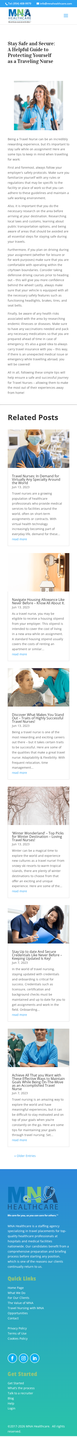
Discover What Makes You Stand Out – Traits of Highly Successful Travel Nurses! (38, 718)
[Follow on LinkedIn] (34, 1358)
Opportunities (18, 1313)
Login (11, 1408)
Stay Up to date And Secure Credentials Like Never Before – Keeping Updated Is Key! (37, 955)
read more (19, 539)
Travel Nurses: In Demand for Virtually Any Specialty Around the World (36, 479)
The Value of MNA (20, 1303)
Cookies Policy (18, 1338)
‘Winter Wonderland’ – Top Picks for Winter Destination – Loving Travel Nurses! (38, 836)
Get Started (16, 1383)
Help (11, 1403)
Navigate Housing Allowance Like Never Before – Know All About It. (38, 601)
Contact (13, 1318)
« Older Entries (25, 1156)
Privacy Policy (17, 1328)
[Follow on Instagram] (23, 1358)
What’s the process (21, 1388)
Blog (11, 1398)
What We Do (16, 1293)
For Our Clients (18, 1298)
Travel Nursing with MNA (26, 1308)
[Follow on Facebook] (12, 1358)
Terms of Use (17, 1333)
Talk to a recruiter (20, 1393)
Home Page (16, 1288)
